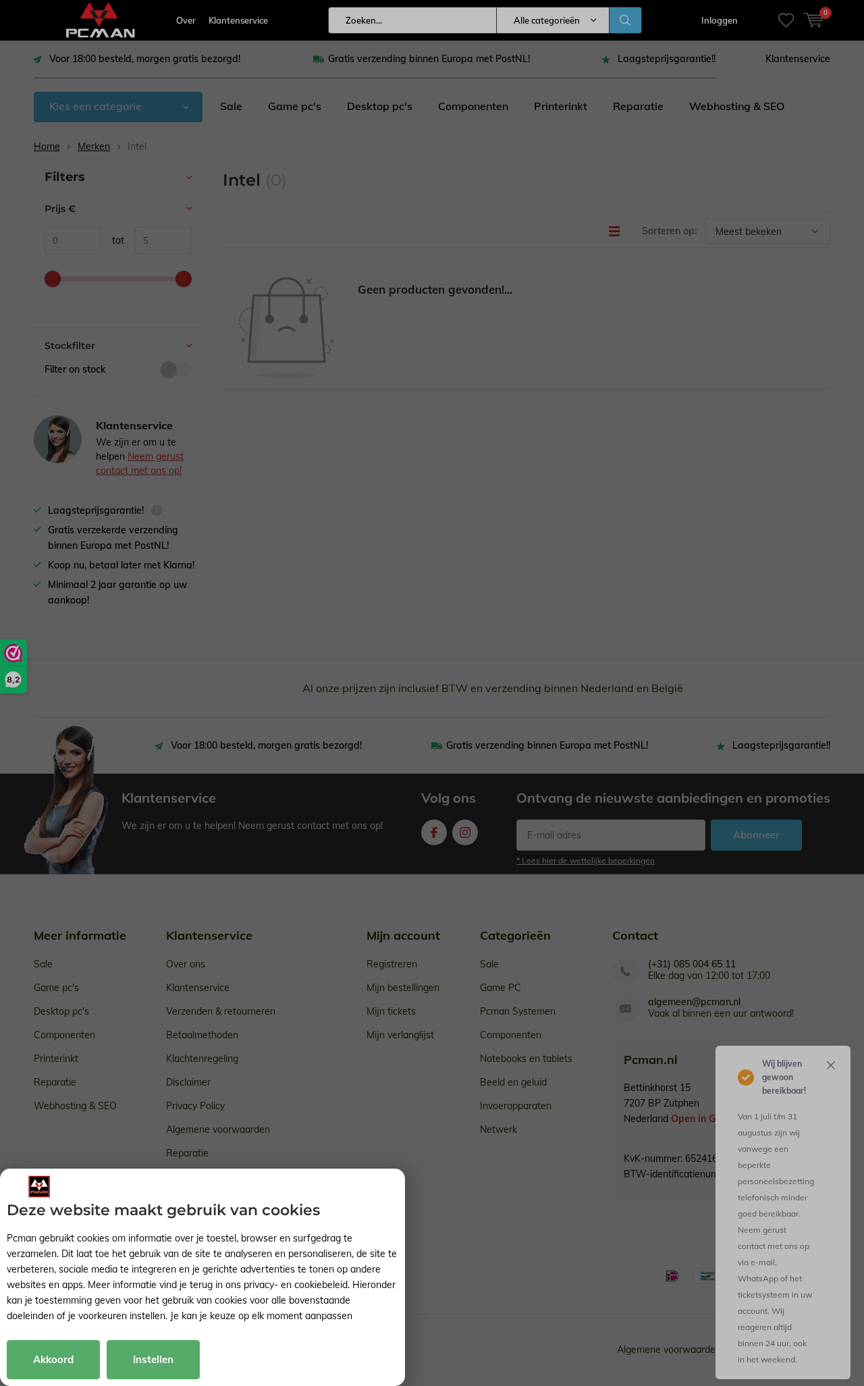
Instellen (153, 1359)
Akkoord (53, 1359)
